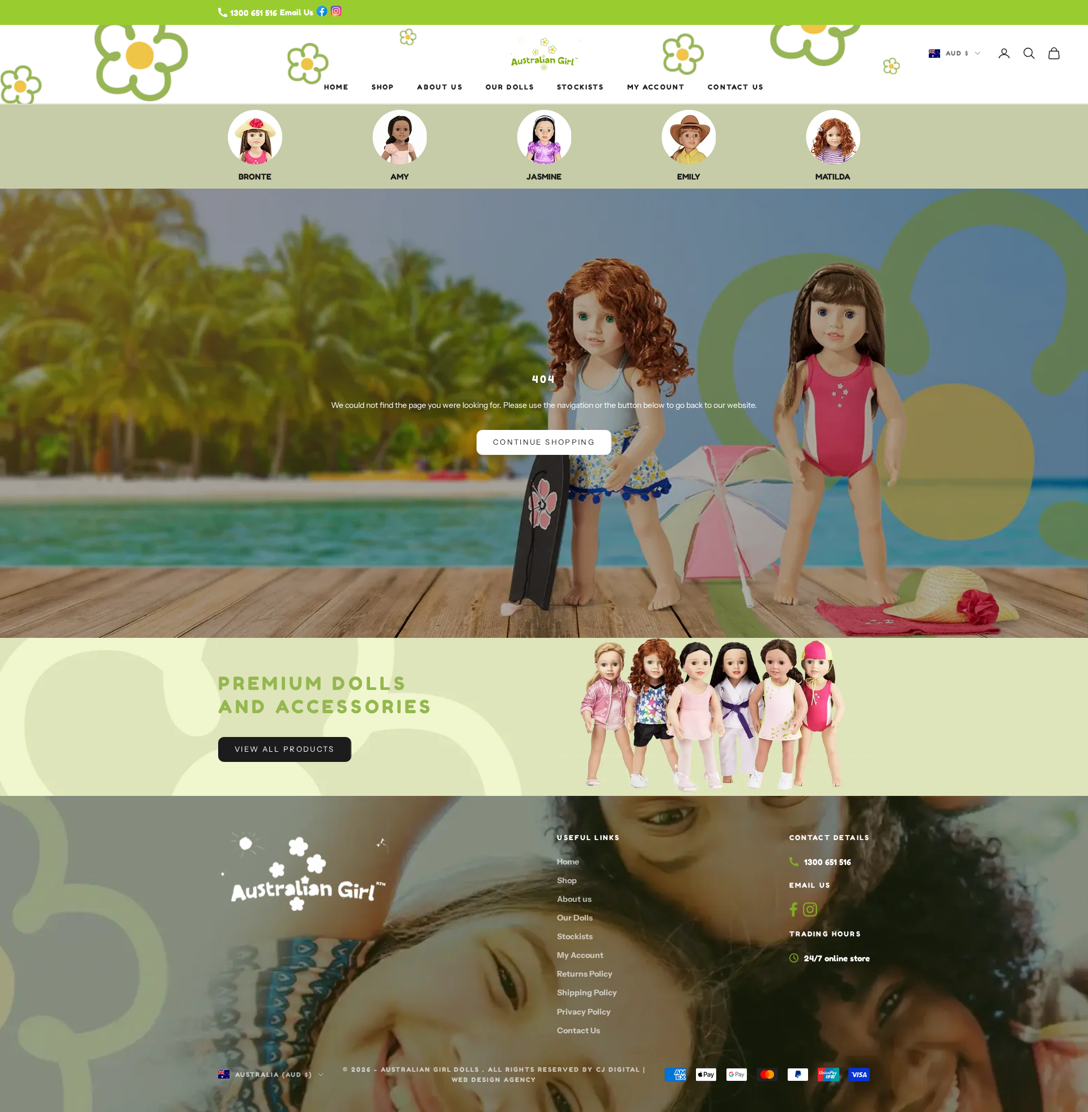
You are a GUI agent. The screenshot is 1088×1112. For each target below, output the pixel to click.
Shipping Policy (587, 992)
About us (439, 87)
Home (336, 87)
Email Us (810, 885)
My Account (656, 87)
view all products (285, 748)
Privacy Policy (584, 1012)
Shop (383, 87)
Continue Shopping (544, 441)
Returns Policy (585, 974)
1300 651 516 (827, 862)
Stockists (580, 87)
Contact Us (736, 87)
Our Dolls (510, 87)
